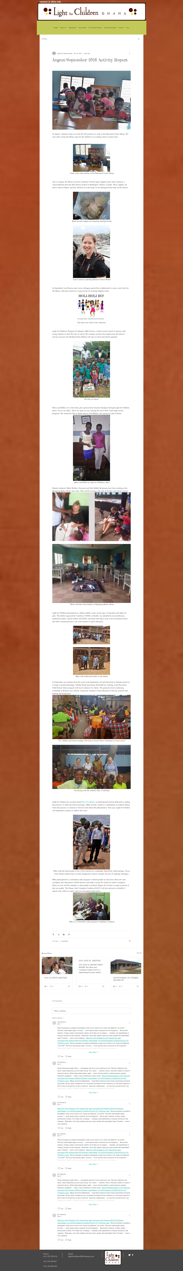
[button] (139, 39)
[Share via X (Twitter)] (59, 934)
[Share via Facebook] (53, 934)
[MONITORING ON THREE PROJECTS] (126, 965)
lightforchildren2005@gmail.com (81, 1256)
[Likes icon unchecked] (58, 1056)
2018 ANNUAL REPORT (90, 960)
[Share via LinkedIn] (64, 934)
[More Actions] (129, 1023)
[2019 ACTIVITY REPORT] (57, 965)
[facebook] (132, 1255)
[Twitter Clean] (129, 1255)
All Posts (44, 39)
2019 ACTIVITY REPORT (55, 978)
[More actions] (129, 53)
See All (139, 953)
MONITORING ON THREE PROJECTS (125, 979)
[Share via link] (69, 934)
